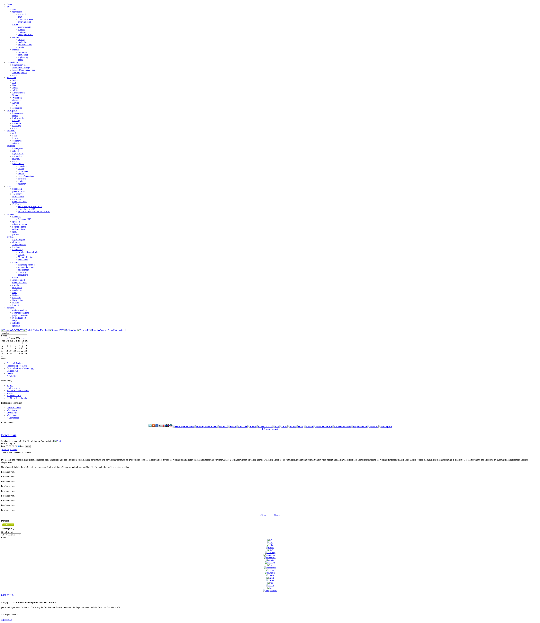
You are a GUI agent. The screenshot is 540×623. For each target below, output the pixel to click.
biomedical (23, 55)
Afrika (15, 90)
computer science (25, 19)
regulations (23, 259)
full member (23, 270)
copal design (6, 619)
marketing (22, 42)
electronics (22, 14)
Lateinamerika (18, 92)
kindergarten (17, 113)
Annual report (18, 280)
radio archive (18, 196)
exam (14, 75)
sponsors (16, 222)
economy (16, 37)
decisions (16, 297)
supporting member (26, 265)
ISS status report (270, 429)
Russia (15, 95)
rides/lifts (16, 323)
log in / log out (18, 239)
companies (17, 108)
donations (16, 216)
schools (15, 151)
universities (17, 156)
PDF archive (18, 204)
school (15, 115)
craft (20, 17)
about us (16, 242)
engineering (23, 57)
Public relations (25, 44)
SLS (14, 82)
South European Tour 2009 (30, 206)
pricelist (15, 234)
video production (25, 34)
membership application (28, 252)
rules (14, 292)
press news (17, 189)
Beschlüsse (8, 435)
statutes (21, 254)
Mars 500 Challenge (21, 67)
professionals (18, 163)
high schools (17, 118)
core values (17, 287)
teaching (16, 120)
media (15, 24)
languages (22, 32)
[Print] (57, 441)
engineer (22, 181)
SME (14, 135)
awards (15, 285)
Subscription (17, 300)
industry (16, 138)
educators (22, 166)
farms (14, 232)
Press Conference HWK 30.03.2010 (34, 211)
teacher (21, 168)
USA (14, 105)
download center (19, 201)
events (21, 47)
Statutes (15, 295)
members (16, 262)
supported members (26, 267)
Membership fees (25, 257)
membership (17, 249)
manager (22, 184)
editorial (21, 29)
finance (21, 39)
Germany (16, 100)
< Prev (263, 515)
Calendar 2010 (24, 219)
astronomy (22, 52)
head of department (26, 176)
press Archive (18, 191)
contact (15, 302)
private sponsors (19, 224)
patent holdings (19, 227)
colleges (16, 158)
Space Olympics (19, 72)
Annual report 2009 (26, 209)
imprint (15, 305)
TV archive (17, 194)
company (22, 272)
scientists (22, 178)
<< (6, 338)
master (21, 173)
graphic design (24, 27)
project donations (20, 315)
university (16, 123)
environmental (24, 22)
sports (20, 60)
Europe (15, 103)
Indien (15, 87)
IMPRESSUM (7, 595)
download (16, 199)
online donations (19, 310)
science (15, 49)
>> (22, 338)
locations (16, 247)
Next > (277, 515)
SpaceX (15, 85)
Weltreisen (17, 98)
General (13, 449)
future (15, 9)
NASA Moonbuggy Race (23, 70)
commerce (17, 141)
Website (5, 449)
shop (14, 320)
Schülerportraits (19, 244)
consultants (23, 275)
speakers (16, 325)
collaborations (18, 229)
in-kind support (19, 318)
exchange (16, 125)
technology (17, 12)
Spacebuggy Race (20, 65)
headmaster (23, 171)
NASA (15, 80)
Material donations (20, 313)
